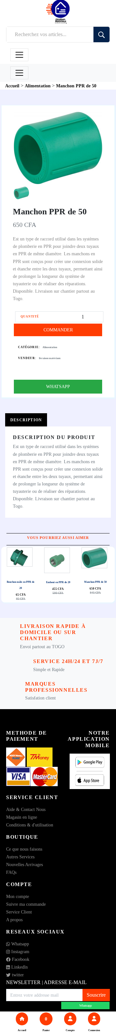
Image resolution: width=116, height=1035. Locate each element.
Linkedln (19, 967)
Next (59, 574)
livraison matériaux (50, 358)
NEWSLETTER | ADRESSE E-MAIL (46, 982)
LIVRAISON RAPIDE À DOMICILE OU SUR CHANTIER (53, 632)
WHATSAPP (58, 386)
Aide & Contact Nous (25, 809)
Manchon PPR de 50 (95, 582)
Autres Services (20, 856)
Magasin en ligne (21, 817)
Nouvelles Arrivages (24, 864)
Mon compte (17, 896)
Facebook (20, 959)
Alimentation (50, 347)
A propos (14, 919)
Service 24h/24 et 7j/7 (68, 661)
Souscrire (96, 995)
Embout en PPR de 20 (58, 582)
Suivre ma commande (26, 904)
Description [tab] (26, 420)
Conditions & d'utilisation (29, 825)
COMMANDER (58, 329)
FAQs (11, 872)
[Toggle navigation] (19, 54)
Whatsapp (19, 944)
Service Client (19, 912)
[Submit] (101, 34)
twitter (17, 974)
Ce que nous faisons (24, 849)
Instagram (19, 951)
